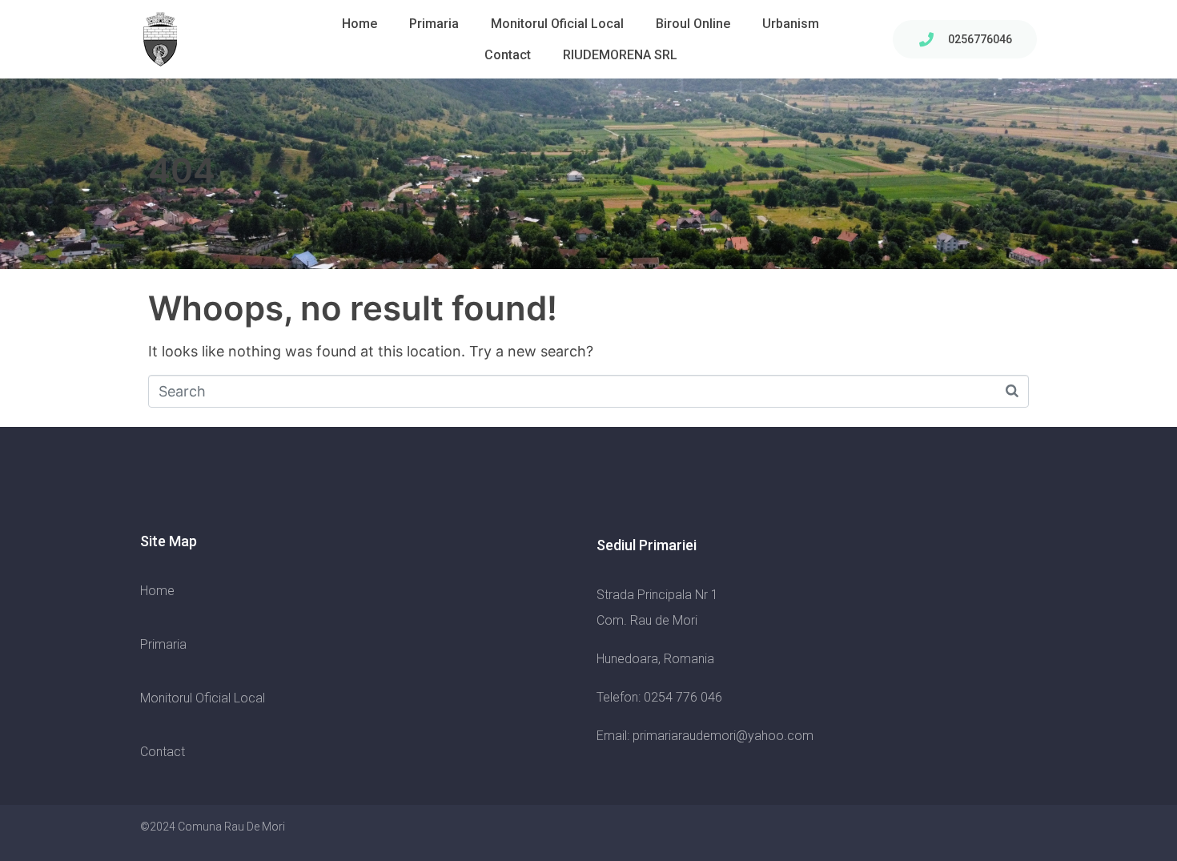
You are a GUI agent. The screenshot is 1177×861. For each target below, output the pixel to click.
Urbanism (790, 23)
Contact (507, 54)
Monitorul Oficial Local (557, 23)
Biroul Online (693, 23)
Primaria (434, 23)
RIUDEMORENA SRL (620, 54)
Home (359, 23)
